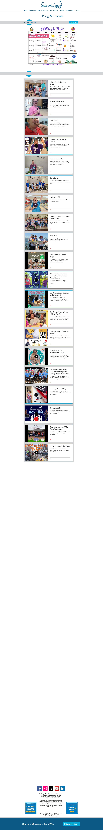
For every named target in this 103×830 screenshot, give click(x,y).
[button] (43, 10)
